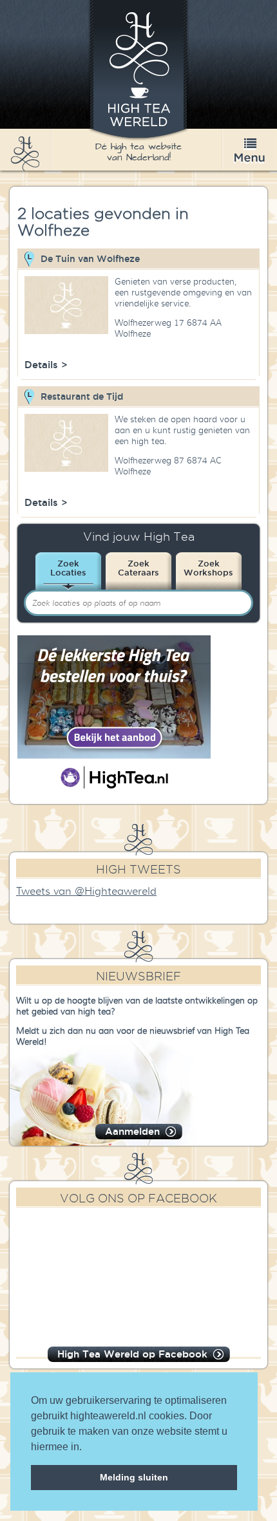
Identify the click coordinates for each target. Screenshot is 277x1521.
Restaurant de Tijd (82, 396)
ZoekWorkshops (208, 568)
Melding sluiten (134, 1477)
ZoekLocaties (68, 568)
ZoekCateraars (138, 568)
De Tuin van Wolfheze (90, 259)
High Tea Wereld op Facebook (132, 1353)
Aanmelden (132, 1131)
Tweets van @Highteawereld (86, 891)
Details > (46, 364)
